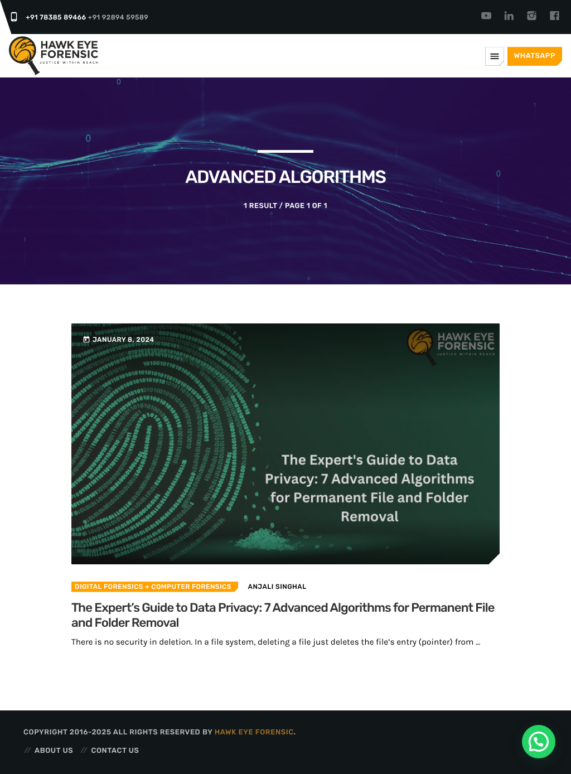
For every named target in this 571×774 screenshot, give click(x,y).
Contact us (115, 751)
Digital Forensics (109, 587)
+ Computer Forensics (187, 587)
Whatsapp (534, 56)
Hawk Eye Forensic (254, 732)
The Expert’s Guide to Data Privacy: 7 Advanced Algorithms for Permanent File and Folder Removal (283, 615)
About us (54, 751)
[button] (538, 741)
